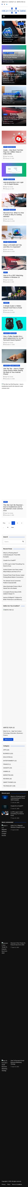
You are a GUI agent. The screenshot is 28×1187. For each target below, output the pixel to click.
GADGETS (6, 333)
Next (12, 527)
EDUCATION (7, 757)
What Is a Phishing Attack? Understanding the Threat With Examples (11, 554)
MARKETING (12, 147)
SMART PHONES (15, 365)
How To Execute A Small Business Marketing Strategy (17, 1062)
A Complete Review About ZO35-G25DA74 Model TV (12, 593)
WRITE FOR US (21, 2)
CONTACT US (12, 2)
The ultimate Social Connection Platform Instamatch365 (12, 581)
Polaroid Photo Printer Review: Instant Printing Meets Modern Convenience (13, 576)
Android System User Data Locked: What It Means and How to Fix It (13, 570)
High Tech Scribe (6, 39)
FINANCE (6, 302)
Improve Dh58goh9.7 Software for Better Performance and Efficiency (12, 598)
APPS (5, 52)
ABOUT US (5, 2)
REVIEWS (12, 71)
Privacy (4, 1184)
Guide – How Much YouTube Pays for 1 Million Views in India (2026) (13, 152)
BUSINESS (10, 52)
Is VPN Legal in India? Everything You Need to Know (13, 565)
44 (7, 527)
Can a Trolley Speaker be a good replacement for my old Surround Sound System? (13, 338)
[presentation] (19, 23)
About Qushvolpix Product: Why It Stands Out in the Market (12, 587)
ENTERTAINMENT (8, 760)
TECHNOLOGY (5, 32)
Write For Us (8, 739)
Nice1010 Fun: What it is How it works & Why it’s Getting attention (13, 76)
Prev (4, 523)
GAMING (6, 71)
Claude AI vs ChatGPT (9, 560)
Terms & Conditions (17, 1184)
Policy (8, 1184)
